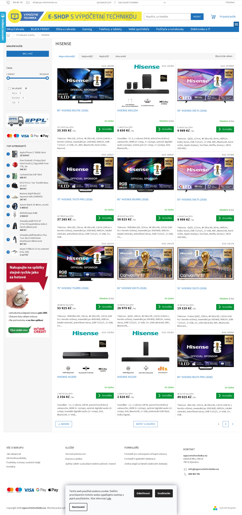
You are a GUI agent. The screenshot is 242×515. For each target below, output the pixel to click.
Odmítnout (143, 493)
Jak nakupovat (104, 2)
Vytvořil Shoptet (228, 508)
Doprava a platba (73, 459)
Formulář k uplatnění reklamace (140, 459)
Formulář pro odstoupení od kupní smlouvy (145, 454)
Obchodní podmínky (128, 2)
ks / (28, 53)
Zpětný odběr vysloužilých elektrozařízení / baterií (90, 464)
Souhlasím (164, 493)
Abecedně (121, 56)
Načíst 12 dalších (145, 424)
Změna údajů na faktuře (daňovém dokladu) (145, 464)
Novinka (18, 98)
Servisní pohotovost (75, 454)
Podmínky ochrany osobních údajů (23, 462)
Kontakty (10, 466)
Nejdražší (104, 56)
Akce (16, 93)
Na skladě (19, 88)
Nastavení (78, 507)
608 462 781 (194, 474)
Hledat (197, 16)
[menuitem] (15, 29)
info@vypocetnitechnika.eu (203, 469)
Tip (15, 102)
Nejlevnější (87, 56)
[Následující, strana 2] (226, 424)
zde (109, 498)
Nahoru (65, 424)
